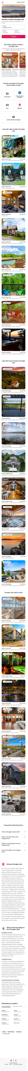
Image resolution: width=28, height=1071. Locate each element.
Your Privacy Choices (17, 1064)
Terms (10, 1064)
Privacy (6, 1064)
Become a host (21, 2)
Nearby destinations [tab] (6, 1006)
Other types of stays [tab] (17, 1006)
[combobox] (13, 27)
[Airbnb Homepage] (3, 2)
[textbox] (7, 32)
